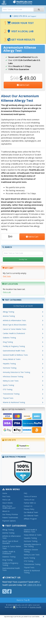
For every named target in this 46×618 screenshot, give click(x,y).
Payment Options (9, 521)
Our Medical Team (31, 512)
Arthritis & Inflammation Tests (14, 320)
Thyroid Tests (8, 398)
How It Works (7, 503)
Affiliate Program (30, 519)
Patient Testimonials (10, 518)
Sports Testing (8, 385)
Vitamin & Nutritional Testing (14, 402)
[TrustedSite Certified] (23, 447)
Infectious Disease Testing (13, 376)
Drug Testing (8, 342)
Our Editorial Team (31, 516)
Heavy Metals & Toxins (12, 359)
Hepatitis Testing (9, 363)
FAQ (25, 493)
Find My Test (23, 259)
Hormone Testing (9, 368)
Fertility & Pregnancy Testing (14, 346)
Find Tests (7, 276)
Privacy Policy (29, 509)
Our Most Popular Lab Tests (22, 306)
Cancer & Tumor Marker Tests (14, 329)
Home (4, 493)
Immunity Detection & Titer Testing (16, 372)
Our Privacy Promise (10, 514)
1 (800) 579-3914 (23, 16)
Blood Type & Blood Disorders (14, 325)
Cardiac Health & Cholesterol (14, 333)
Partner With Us (30, 503)
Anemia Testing (9, 316)
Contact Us (28, 506)
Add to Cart (24, 85)
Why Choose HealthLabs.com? (8, 507)
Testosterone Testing (11, 394)
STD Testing (7, 389)
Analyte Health (35, 607)
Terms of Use (29, 500)
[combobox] (18, 9)
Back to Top (22, 600)
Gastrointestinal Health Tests (14, 351)
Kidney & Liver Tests (11, 381)
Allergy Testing (8, 312)
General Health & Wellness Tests (15, 355)
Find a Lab (7, 292)
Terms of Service (30, 497)
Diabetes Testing (9, 337)
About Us (5, 511)
